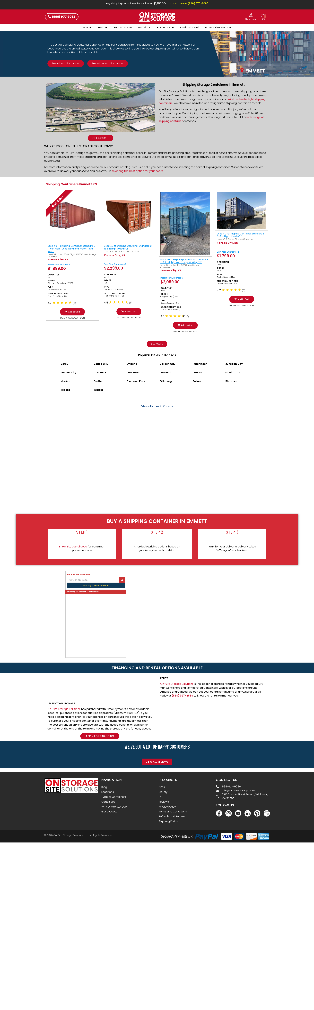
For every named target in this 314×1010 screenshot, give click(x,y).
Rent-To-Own (122, 27)
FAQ (161, 797)
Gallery (163, 792)
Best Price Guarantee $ (59, 264)
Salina (196, 381)
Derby (64, 364)
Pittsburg (165, 381)
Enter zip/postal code (73, 546)
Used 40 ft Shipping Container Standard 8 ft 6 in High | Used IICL (128, 247)
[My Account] (251, 15)
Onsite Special (189, 27)
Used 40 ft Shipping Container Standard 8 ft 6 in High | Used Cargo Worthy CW (184, 261)
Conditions (108, 802)
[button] (72, 311)
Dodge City (101, 364)
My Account (250, 19)
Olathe (98, 381)
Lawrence (100, 372)
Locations (144, 27)
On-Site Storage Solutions (176, 684)
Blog (104, 787)
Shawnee (231, 381)
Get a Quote (109, 811)
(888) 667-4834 (182, 695)
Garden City (167, 364)
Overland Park (135, 381)
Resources (163, 27)
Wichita (99, 390)
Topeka (65, 390)
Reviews (164, 802)
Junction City (234, 364)
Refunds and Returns (172, 816)
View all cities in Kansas (157, 406)
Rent (101, 27)
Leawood (165, 372)
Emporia (131, 364)
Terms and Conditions (173, 811)
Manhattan (232, 372)
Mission (65, 381)
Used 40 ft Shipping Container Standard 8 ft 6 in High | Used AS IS (240, 235)
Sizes (162, 787)
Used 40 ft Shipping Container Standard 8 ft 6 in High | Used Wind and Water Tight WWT (71, 248)
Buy (85, 27)
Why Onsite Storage (218, 27)
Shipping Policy (168, 821)
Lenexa (197, 372)
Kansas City (68, 372)
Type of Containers (113, 797)
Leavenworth (134, 372)
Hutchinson (199, 364)
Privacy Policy (167, 807)
